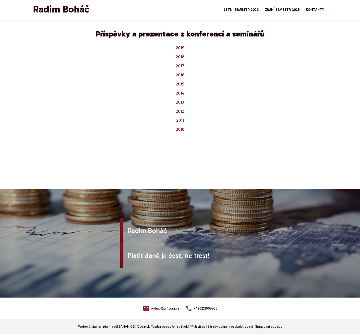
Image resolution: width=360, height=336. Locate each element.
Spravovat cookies (268, 326)
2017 (180, 66)
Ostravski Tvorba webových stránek (162, 326)
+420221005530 (205, 308)
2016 (180, 75)
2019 (180, 47)
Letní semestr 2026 (241, 10)
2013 (180, 102)
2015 (180, 84)
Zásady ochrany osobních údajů (230, 326)
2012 (180, 111)
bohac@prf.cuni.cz (165, 308)
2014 (180, 93)
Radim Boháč (61, 9)
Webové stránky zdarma (95, 326)
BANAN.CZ (127, 326)
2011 (180, 120)
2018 (180, 57)
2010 (180, 129)
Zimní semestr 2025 (282, 10)
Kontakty (315, 10)
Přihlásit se (197, 326)
